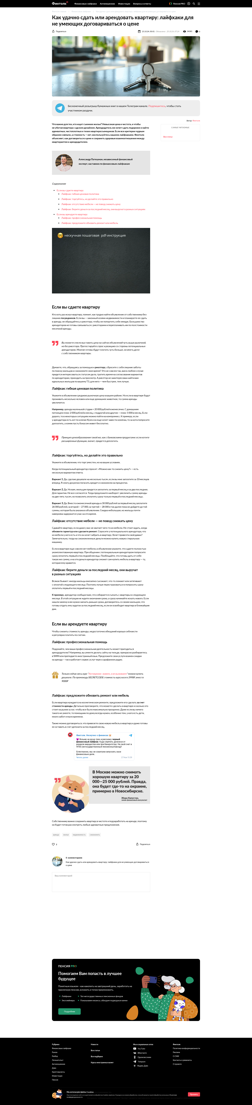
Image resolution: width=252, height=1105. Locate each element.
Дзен (54, 1068)
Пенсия (55, 1080)
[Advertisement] (126, 927)
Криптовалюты (58, 1072)
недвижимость (79, 835)
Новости (94, 1044)
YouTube (141, 1048)
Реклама (176, 1052)
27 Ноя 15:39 (126, 757)
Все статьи (167, 137)
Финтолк (196, 121)
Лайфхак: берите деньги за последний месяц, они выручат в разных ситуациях (103, 209)
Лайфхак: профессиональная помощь (81, 217)
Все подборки (97, 1056)
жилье (66, 835)
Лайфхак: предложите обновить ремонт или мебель (89, 222)
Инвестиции (124, 3)
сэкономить (95, 835)
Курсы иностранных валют (102, 1062)
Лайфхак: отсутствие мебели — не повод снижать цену (90, 204)
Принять (194, 1094)
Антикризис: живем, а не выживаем (108, 673)
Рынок (54, 1052)
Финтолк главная (59, 11)
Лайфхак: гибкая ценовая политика (80, 193)
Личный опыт (57, 1060)
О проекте (177, 1064)
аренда (56, 835)
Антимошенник (107, 3)
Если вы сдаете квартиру (70, 190)
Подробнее (69, 1011)
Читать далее (82, 757)
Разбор (55, 1056)
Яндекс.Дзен (142, 1066)
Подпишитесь (157, 105)
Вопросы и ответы (142, 3)
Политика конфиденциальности (186, 1048)
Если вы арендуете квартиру (72, 214)
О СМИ (176, 1056)
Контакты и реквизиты (182, 1060)
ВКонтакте (142, 1053)
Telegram (141, 1061)
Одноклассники (144, 1057)
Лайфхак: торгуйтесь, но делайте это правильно (87, 199)
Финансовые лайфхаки (85, 3)
